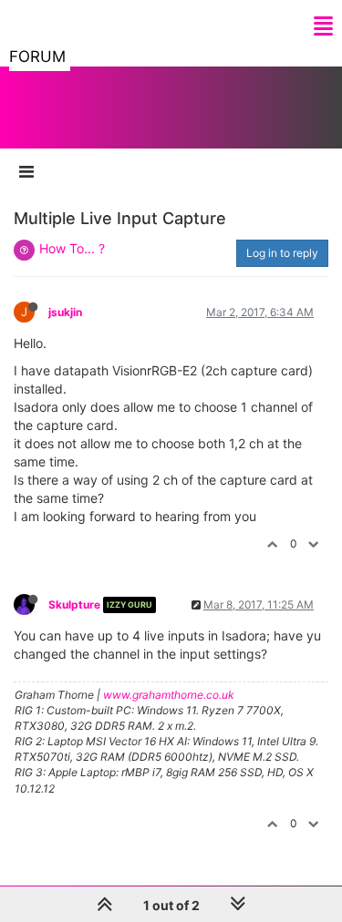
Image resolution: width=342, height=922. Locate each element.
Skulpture (74, 604)
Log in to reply (282, 253)
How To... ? (72, 248)
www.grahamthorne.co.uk (168, 695)
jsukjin (65, 312)
